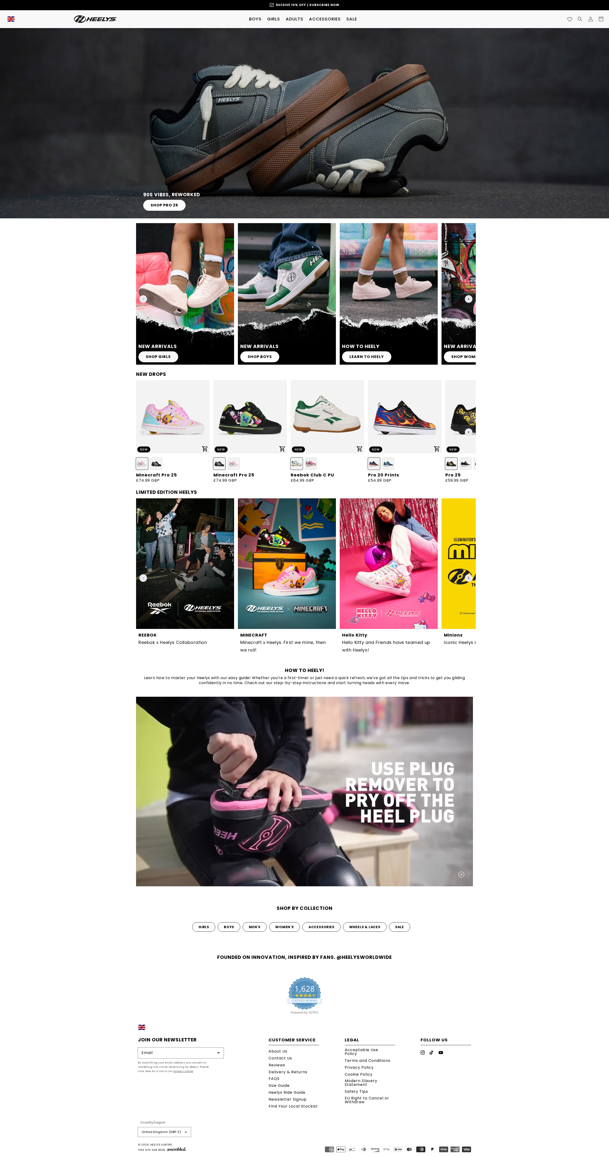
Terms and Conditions (367, 1060)
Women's (284, 927)
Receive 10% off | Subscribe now (307, 5)
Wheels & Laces (364, 927)
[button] (255, 19)
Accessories (321, 927)
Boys (229, 927)
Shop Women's (468, 356)
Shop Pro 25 (164, 205)
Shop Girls (158, 356)
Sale (399, 927)
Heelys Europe (161, 1145)
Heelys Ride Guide (287, 1092)
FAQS (274, 1078)
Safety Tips (356, 1091)
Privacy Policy (359, 1067)
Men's (254, 927)
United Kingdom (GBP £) (161, 1132)
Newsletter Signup (288, 1099)
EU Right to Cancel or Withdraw (367, 1100)
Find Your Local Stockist (293, 1106)
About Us (278, 1051)
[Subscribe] (218, 1053)
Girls (203, 927)
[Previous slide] (143, 299)
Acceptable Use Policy (361, 1052)
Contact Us (280, 1058)
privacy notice (183, 1071)
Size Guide (279, 1085)
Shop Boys (260, 356)
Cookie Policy (359, 1074)
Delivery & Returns (288, 1072)
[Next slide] (468, 299)
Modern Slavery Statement (361, 1082)
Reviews (277, 1065)
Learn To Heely (366, 356)
